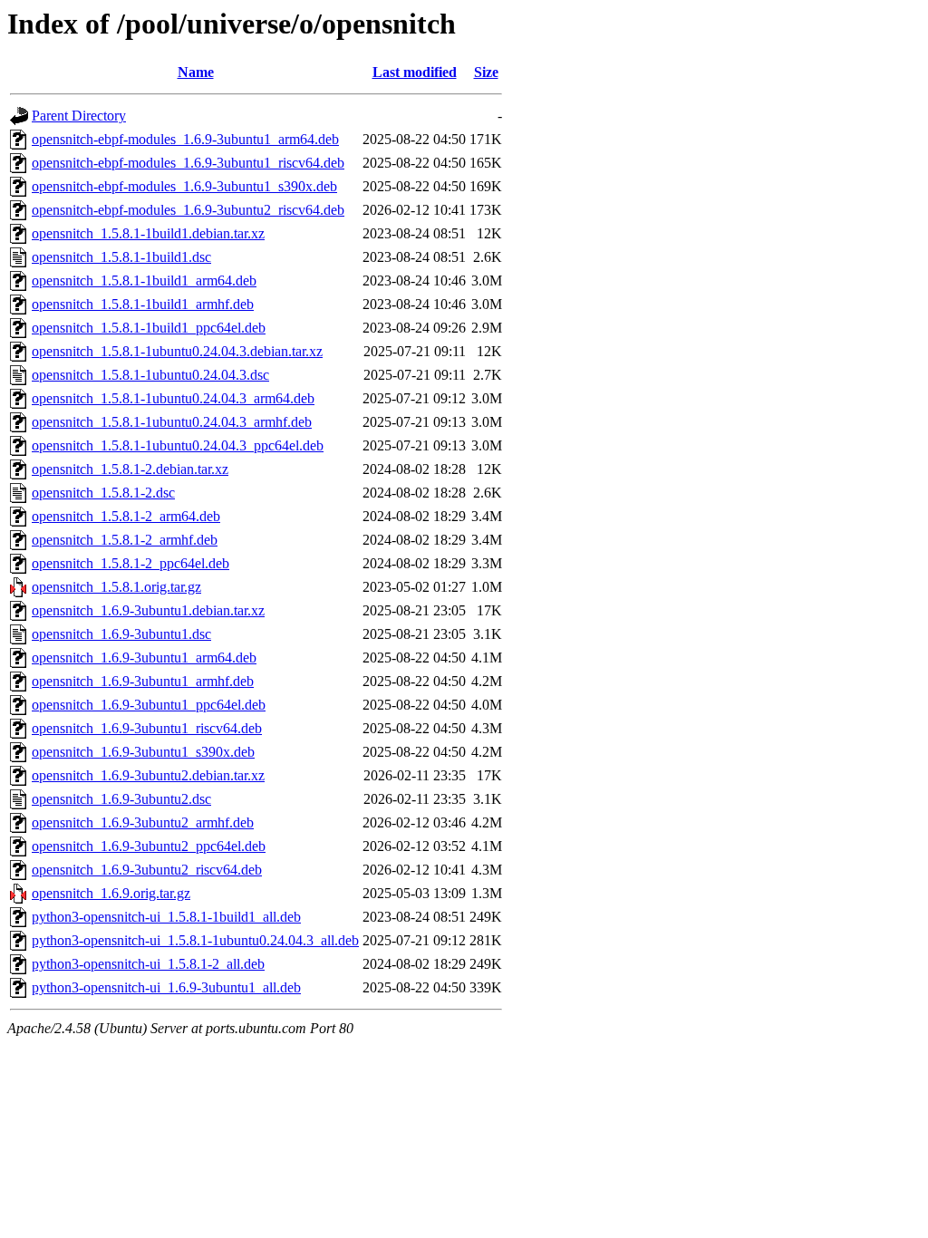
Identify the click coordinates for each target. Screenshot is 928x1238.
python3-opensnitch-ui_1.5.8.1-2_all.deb (148, 964)
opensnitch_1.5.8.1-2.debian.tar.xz (130, 469)
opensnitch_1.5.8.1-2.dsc (103, 492)
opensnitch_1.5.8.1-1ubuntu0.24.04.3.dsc (150, 374)
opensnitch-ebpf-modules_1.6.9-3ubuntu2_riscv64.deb (188, 210)
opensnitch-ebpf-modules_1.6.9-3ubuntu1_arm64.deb (185, 139)
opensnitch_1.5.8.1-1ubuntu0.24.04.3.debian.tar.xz (177, 351)
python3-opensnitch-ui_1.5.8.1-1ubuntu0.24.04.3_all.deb (195, 940)
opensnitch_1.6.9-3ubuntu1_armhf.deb (143, 681)
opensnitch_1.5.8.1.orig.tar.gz (116, 587)
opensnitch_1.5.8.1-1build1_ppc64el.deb (149, 327)
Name (196, 72)
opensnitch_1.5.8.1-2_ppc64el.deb (130, 563)
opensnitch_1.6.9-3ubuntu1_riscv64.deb (147, 728)
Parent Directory (79, 115)
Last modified (414, 72)
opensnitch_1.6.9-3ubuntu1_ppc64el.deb (149, 704)
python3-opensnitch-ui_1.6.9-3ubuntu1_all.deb (166, 987)
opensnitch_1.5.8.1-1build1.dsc (121, 257)
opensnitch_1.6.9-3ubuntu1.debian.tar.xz (148, 610)
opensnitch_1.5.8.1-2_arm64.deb (126, 516)
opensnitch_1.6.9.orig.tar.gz (111, 893)
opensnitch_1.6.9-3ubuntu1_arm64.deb (144, 657)
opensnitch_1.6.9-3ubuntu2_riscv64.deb (147, 869)
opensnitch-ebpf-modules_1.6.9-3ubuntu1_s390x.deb (184, 186)
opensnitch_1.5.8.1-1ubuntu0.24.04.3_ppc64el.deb (178, 445)
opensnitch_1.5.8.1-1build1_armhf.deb (143, 304)
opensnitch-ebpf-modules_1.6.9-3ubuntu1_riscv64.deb (188, 162)
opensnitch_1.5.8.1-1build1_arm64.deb (144, 280)
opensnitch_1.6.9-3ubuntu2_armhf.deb (143, 822)
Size (486, 72)
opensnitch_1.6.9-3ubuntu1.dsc (121, 634)
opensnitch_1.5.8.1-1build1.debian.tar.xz (148, 233)
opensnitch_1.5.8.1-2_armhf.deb (125, 539)
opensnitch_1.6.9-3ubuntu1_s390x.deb (143, 751)
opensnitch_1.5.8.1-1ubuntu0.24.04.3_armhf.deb (172, 422)
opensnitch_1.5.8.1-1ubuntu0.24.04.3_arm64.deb (173, 398)
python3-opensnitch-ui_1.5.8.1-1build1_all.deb (166, 916)
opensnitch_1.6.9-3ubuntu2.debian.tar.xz (148, 775)
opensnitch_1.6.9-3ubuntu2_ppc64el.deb (149, 846)
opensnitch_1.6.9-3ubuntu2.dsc (121, 799)
